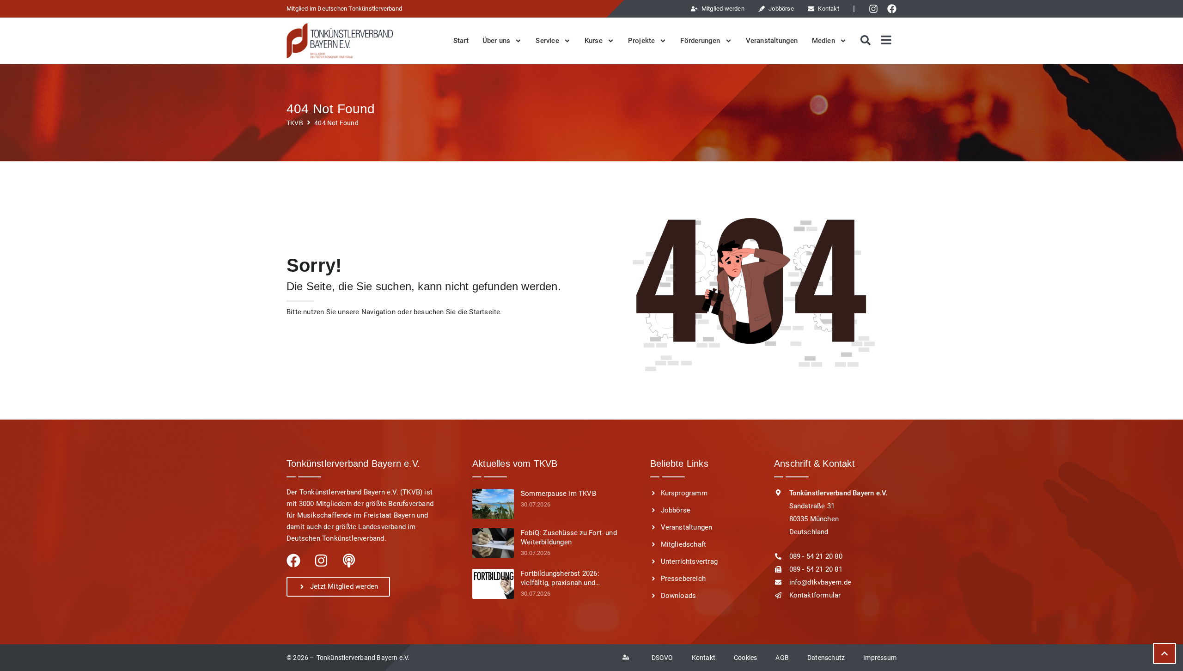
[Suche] (864, 40)
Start (461, 41)
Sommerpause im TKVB (558, 493)
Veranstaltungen (772, 41)
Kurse (594, 41)
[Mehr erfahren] (493, 504)
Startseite (484, 312)
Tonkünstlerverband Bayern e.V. (363, 657)
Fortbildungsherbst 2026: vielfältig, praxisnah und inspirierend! (560, 578)
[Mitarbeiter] (627, 657)
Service (547, 41)
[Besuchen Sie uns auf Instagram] (876, 8)
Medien (823, 41)
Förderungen (700, 41)
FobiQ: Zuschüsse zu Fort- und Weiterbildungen (569, 537)
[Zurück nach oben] (1164, 653)
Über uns (496, 41)
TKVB (295, 123)
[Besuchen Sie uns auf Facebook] (894, 8)
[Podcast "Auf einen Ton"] (349, 560)
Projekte (641, 41)
